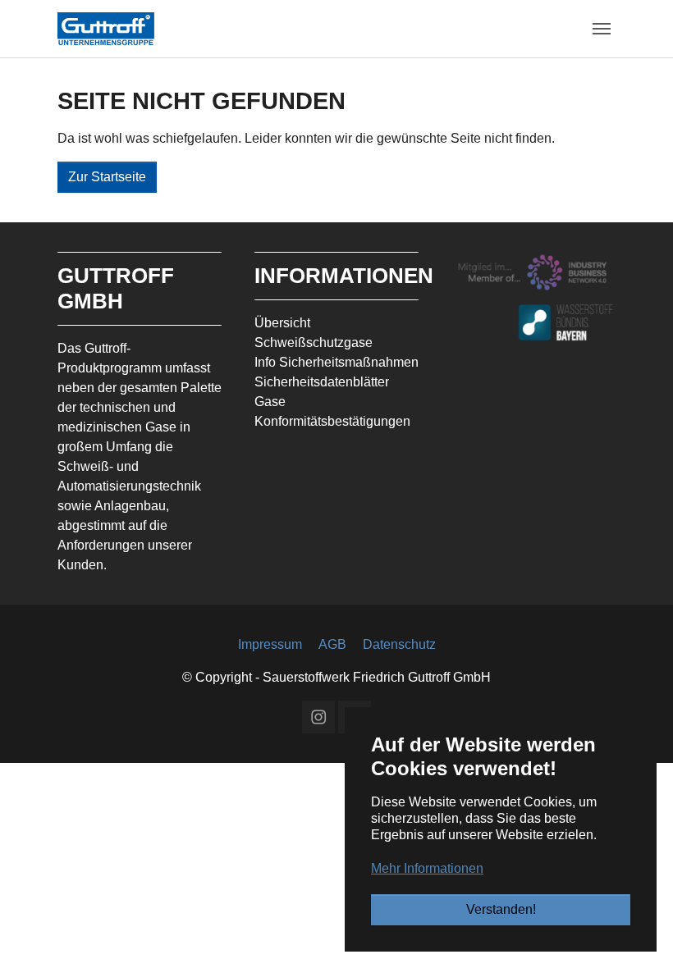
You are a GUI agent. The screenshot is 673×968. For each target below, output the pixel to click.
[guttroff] (105, 28)
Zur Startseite (107, 177)
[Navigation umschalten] (602, 29)
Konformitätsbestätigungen (332, 421)
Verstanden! (501, 909)
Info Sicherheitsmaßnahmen (336, 362)
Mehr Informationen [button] (427, 868)
